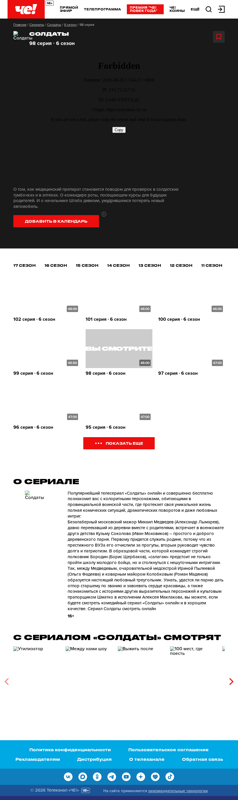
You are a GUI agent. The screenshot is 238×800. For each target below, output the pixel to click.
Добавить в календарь (56, 221)
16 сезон (55, 265)
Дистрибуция (94, 759)
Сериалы (36, 25)
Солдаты (54, 25)
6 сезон (70, 25)
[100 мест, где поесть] (193, 679)
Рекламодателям (37, 759)
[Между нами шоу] (89, 679)
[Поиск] (208, 9)
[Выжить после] (141, 679)
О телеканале (147, 759)
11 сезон (211, 265)
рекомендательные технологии (178, 790)
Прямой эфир (69, 9)
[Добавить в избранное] (219, 37)
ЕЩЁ (195, 9)
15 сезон (87, 265)
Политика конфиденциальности (70, 749)
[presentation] (6, 681)
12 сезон (181, 265)
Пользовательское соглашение (168, 749)
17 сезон (24, 265)
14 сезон (118, 265)
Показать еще (124, 443)
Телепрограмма (102, 9)
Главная (19, 25)
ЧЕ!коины (177, 9)
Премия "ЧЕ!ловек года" (143, 9)
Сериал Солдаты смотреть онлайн (122, 608)
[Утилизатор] (36, 679)
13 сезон (149, 265)
